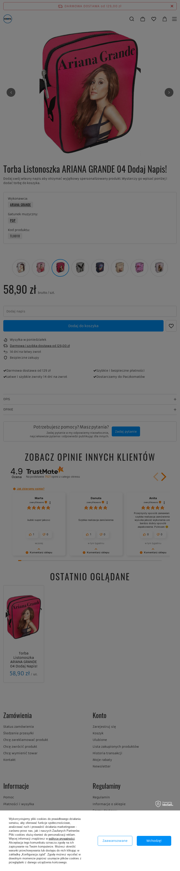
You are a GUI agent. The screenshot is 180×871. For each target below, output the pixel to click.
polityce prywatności (62, 838)
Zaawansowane (115, 841)
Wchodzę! (154, 841)
